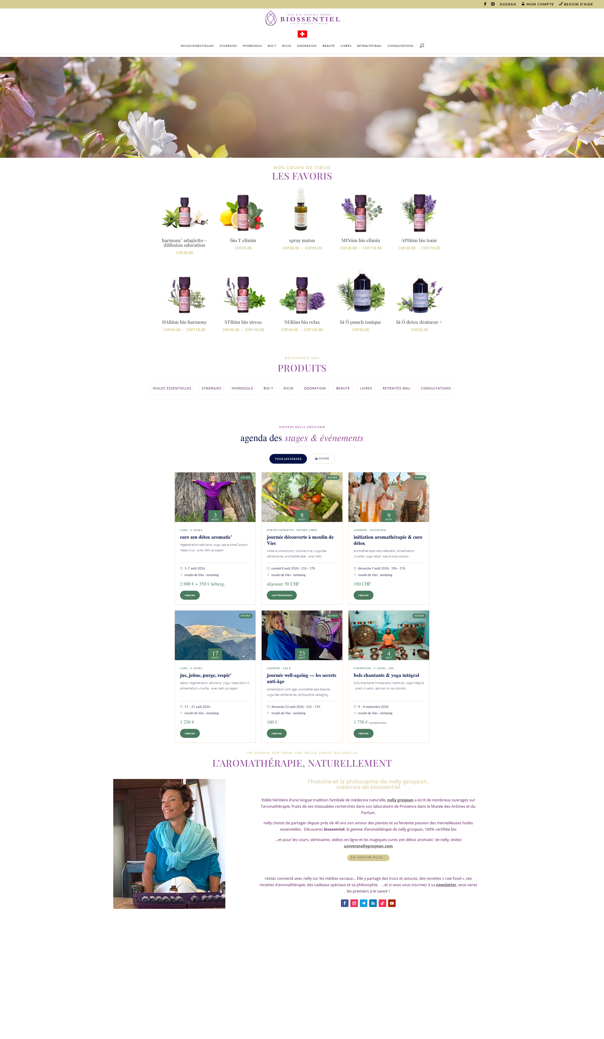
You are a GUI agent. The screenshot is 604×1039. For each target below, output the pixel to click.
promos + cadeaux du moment (300, 134)
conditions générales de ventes (262, 1001)
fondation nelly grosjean (346, 998)
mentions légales (262, 993)
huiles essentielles (197, 45)
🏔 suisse (322, 458)
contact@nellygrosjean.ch (182, 992)
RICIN (286, 45)
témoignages (262, 1009)
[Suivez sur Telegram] (363, 903)
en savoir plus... (368, 857)
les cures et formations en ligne (346, 969)
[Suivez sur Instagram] (354, 903)
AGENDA (508, 4)
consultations (400, 45)
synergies (228, 45)
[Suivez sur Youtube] (392, 903)
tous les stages (288, 459)
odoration (307, 45)
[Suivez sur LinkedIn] (373, 903)
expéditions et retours (262, 977)
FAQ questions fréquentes (262, 985)
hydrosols (252, 45)
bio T (272, 45)
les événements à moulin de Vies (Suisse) (346, 979)
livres (346, 45)
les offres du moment (262, 962)
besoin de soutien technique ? (262, 969)
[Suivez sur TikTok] (382, 903)
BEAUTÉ (329, 45)
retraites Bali (369, 45)
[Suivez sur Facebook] (344, 903)
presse (262, 1017)
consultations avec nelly (346, 990)
